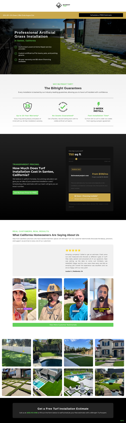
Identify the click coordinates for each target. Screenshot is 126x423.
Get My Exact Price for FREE (25, 193)
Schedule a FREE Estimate (101, 15)
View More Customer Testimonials (63, 325)
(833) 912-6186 (32, 413)
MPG (122, 421)
